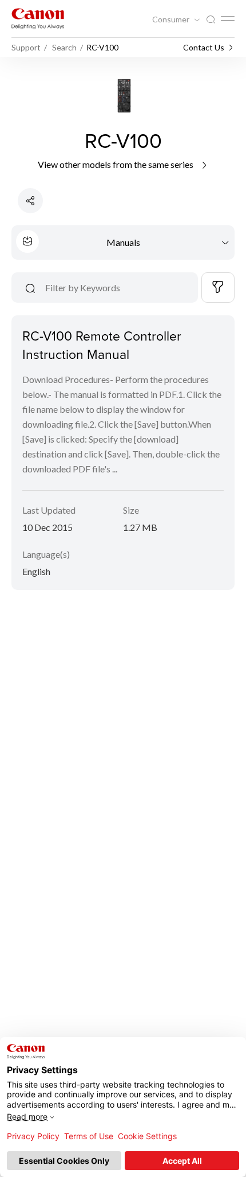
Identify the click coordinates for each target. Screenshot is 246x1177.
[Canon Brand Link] (37, 18)
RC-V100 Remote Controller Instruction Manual (101, 344)
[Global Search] (210, 20)
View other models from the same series (116, 164)
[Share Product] (30, 200)
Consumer (171, 19)
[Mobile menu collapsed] (228, 18)
